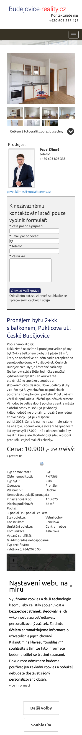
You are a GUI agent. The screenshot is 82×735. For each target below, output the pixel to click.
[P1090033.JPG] (32, 112)
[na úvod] (37, 8)
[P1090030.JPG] (41, 78)
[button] (13, 560)
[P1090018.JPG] (67, 112)
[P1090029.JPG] (15, 112)
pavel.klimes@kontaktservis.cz (29, 191)
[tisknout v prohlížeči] (41, 463)
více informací (19, 685)
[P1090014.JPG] (50, 112)
